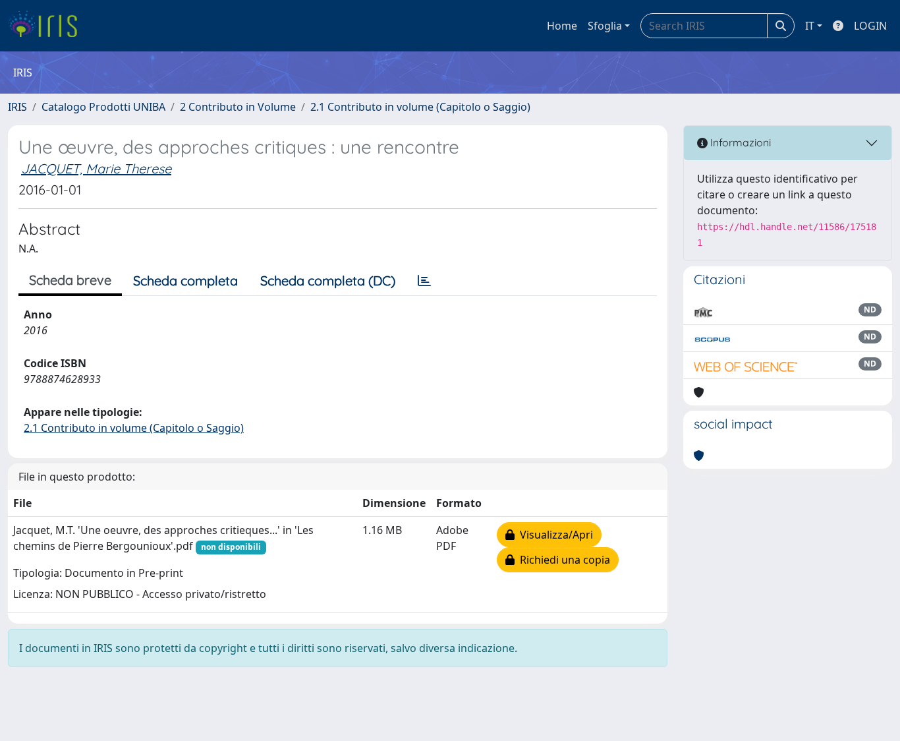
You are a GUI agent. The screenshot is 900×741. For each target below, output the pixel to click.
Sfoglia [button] (605, 25)
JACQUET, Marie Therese (96, 168)
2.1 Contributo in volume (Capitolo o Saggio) (420, 107)
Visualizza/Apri (554, 534)
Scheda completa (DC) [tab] (327, 280)
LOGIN (870, 25)
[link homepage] (48, 26)
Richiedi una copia (562, 559)
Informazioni (739, 142)
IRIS (17, 107)
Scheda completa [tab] (185, 280)
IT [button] (809, 25)
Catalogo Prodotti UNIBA (103, 107)
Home (562, 25)
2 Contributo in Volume (238, 107)
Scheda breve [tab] (70, 280)
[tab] (424, 281)
